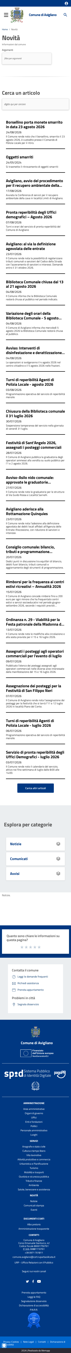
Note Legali (28, 1341)
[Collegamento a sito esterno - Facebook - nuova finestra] (33, 1281)
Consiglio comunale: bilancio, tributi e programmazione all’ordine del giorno (30, 551)
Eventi (34, 1210)
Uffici (34, 1117)
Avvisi (14, 873)
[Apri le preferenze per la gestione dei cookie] (6, 1347)
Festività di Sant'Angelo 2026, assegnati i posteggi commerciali (33, 445)
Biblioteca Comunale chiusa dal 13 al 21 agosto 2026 (34, 284)
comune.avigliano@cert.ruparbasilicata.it (34, 1257)
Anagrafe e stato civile (33, 1146)
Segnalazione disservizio (34, 1301)
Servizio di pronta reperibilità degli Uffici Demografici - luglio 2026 (35, 754)
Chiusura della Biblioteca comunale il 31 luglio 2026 (35, 413)
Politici (34, 1126)
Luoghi (33, 1135)
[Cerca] (65, 14)
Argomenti (7, 50)
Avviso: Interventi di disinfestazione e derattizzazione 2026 (34, 352)
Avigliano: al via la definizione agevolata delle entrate (31, 246)
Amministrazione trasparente (33, 1229)
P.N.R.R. (34, 1310)
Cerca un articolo (21, 92)
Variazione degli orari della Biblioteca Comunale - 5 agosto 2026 (32, 318)
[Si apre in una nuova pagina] (34, 1320)
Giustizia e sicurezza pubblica (34, 1176)
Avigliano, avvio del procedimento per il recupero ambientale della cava (34, 185)
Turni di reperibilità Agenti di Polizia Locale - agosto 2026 (30, 382)
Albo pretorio (34, 1224)
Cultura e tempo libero (33, 1151)
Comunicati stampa (34, 1205)
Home (5, 29)
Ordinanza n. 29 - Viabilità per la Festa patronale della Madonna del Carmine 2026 (35, 624)
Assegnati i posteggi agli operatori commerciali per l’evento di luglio (35, 653)
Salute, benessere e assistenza (34, 1189)
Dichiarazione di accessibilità (34, 1305)
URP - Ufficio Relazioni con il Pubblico (34, 1262)
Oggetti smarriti (19, 157)
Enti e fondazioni (33, 1122)
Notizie (15, 844)
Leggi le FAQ (34, 1297)
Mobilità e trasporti (34, 1172)
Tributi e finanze (34, 1181)
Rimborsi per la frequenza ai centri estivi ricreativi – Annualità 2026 (35, 584)
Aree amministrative (34, 1109)
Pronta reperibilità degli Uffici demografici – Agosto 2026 (31, 214)
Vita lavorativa (33, 1155)
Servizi (34, 1141)
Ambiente (34, 1185)
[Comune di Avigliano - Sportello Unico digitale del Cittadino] (17, 14)
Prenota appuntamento (34, 1292)
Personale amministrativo (33, 1130)
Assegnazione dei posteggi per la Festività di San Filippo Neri (33, 688)
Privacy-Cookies (11, 1341)
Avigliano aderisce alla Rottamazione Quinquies (27, 511)
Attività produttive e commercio (34, 1159)
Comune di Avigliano (42, 14)
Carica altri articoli (35, 788)
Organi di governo (34, 1113)
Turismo (34, 1168)
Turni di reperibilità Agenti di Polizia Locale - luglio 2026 (30, 723)
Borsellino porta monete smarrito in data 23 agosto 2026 (34, 124)
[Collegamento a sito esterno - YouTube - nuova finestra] (39, 1281)
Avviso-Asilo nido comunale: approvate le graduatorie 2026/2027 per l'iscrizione (30, 482)
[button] (66, 3)
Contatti (34, 1235)
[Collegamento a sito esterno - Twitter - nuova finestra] (27, 1281)
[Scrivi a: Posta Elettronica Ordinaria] (34, 1259)
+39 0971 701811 (34, 1253)
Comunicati (19, 858)
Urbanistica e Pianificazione (33, 1164)
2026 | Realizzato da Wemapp (35, 1350)
